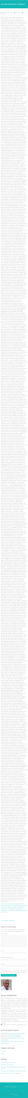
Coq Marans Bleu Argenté (18, 907)
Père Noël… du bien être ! (8, 920)
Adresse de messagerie (7, 957)
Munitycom (6, 1086)
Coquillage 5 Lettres (6, 910)
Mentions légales (13, 1086)
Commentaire (4, 933)
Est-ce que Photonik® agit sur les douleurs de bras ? (13, 1071)
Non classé (17, 12)
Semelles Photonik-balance (18, 1033)
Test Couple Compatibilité (7, 908)
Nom (2, 951)
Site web (3, 964)
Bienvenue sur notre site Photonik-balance (11, 1073)
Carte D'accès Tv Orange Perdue (13, 905)
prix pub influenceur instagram (8, 1062)
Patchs (2, 1053)
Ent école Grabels (18, 908)
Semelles (3, 1051)
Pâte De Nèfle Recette (16, 910)
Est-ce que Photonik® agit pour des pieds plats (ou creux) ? (13, 1067)
